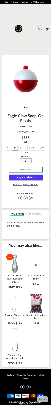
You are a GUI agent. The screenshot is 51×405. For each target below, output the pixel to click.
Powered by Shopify (35, 402)
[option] (25, 80)
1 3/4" (41, 148)
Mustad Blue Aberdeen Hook (14, 357)
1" (15, 148)
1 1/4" (22, 148)
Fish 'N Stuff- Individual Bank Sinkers (15, 278)
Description (17, 214)
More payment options (25, 184)
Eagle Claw (25, 126)
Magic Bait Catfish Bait (36, 317)
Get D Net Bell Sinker (36, 277)
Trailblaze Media (22, 402)
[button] (26, 170)
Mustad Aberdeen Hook (14, 317)
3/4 (8, 148)
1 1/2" (31, 148)
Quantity (25, 156)
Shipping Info (33, 214)
